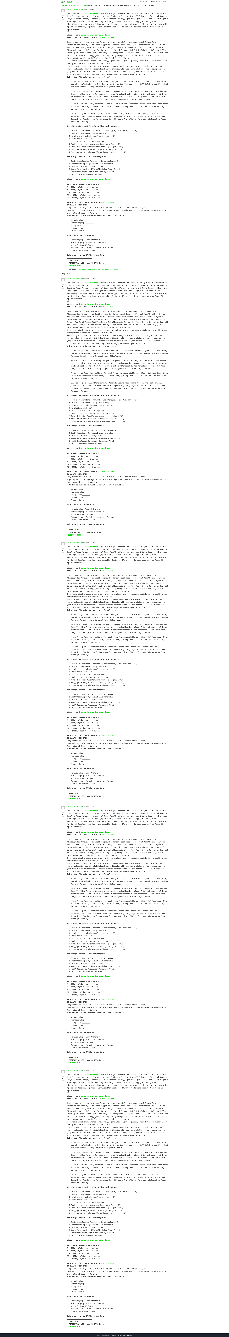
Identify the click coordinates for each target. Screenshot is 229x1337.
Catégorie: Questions (79, 5)
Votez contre (62, 20)
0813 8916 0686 (91, 13)
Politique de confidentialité (125, 1335)
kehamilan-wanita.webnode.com (96, 35)
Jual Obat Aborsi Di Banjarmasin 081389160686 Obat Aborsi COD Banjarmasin (97, 269)
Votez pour (62, 14)
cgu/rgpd (114, 1335)
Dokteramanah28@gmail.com (75, 9)
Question (65, 5)
